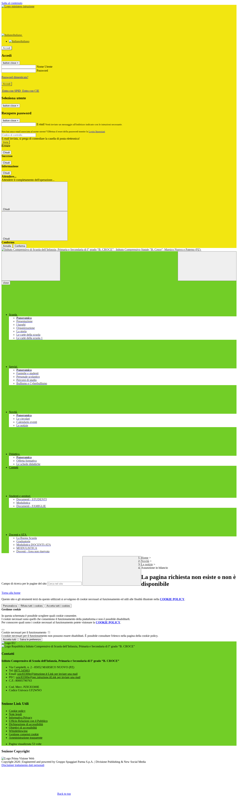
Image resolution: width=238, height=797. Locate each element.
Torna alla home (10, 592)
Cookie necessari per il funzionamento (24, 632)
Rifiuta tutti (32, 605)
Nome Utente (44, 66)
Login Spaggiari (97, 131)
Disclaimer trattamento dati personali (22, 765)
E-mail (40, 124)
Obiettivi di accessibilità (23, 727)
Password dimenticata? (14, 77)
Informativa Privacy (20, 717)
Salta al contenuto (11, 3)
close (6, 282)
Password (42, 70)
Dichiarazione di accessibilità (26, 724)
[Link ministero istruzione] (17, 6)
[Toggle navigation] (30, 266)
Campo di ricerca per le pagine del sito (23, 583)
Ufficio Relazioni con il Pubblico (28, 720)
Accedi (6, 48)
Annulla (7, 246)
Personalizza (10, 605)
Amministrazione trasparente (25, 737)
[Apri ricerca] (207, 266)
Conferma (20, 246)
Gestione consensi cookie (24, 734)
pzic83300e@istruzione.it (47, 673)
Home (144, 557)
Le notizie (147, 564)
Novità (145, 561)
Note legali (15, 714)
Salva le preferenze (30, 639)
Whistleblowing (18, 731)
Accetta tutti (58, 605)
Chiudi (6, 152)
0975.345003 (22, 670)
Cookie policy (17, 710)
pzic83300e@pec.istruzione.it (48, 677)
